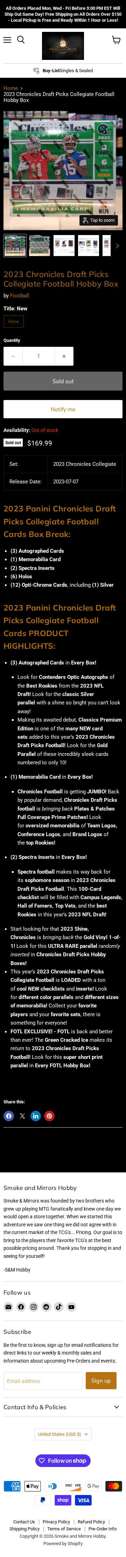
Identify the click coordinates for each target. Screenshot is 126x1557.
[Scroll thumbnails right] (116, 246)
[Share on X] (22, 1116)
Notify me (63, 409)
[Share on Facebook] (9, 1116)
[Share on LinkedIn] (35, 1116)
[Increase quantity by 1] (64, 356)
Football (19, 295)
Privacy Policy (56, 1521)
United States (59, 1434)
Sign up (101, 1380)
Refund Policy (91, 1521)
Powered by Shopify (63, 1543)
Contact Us (24, 1521)
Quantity (12, 340)
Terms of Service (64, 1528)
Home (11, 88)
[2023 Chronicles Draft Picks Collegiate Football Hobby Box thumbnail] (15, 245)
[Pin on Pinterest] (49, 1116)
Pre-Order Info (103, 1528)
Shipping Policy (24, 1528)
